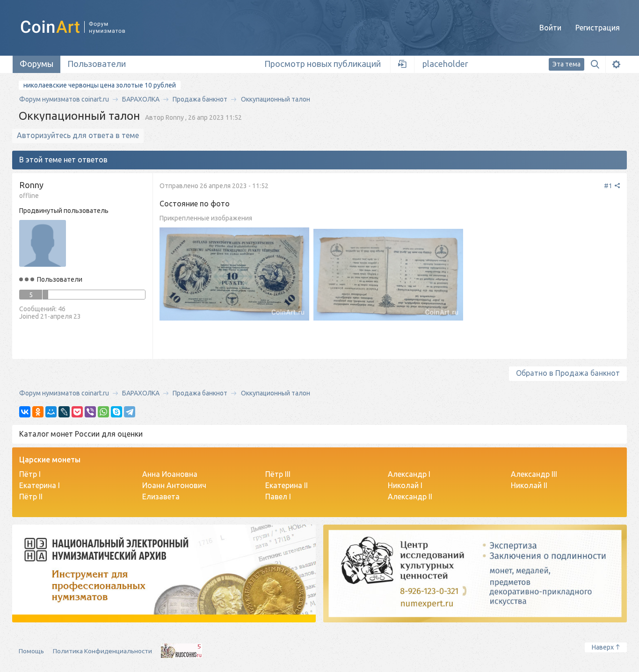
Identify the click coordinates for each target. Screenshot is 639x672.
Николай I (405, 485)
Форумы (36, 63)
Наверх (603, 647)
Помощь (31, 651)
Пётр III (277, 474)
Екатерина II (286, 485)
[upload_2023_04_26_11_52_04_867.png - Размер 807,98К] (388, 275)
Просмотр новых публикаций (322, 63)
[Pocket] (77, 411)
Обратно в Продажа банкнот (568, 373)
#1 (609, 186)
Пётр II (31, 496)
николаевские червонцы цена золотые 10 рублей (99, 85)
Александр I (409, 474)
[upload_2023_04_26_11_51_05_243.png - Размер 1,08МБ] (234, 274)
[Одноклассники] (38, 411)
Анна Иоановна (169, 474)
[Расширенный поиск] (616, 64)
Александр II (410, 496)
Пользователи (96, 63)
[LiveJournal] (64, 411)
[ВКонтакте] (24, 411)
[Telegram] (129, 411)
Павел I (278, 496)
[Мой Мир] (51, 411)
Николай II (529, 485)
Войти (550, 27)
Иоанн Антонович (174, 485)
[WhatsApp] (103, 411)
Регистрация (597, 27)
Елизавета (161, 496)
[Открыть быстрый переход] (402, 64)
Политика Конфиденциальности (102, 651)
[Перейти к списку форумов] (83, 27)
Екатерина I (39, 485)
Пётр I (30, 474)
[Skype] (116, 411)
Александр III (534, 474)
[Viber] (90, 411)
